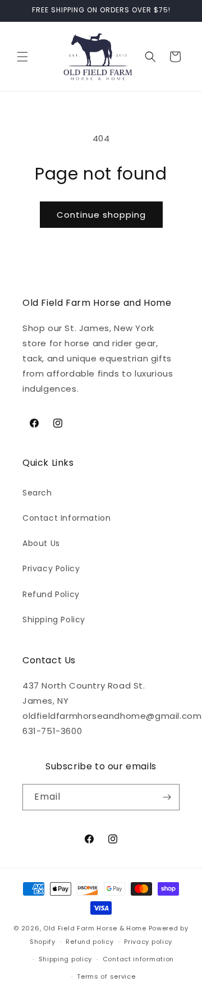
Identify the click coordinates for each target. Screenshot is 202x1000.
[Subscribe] (166, 797)
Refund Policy (51, 594)
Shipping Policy (53, 619)
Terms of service (106, 976)
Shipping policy (66, 959)
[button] (22, 56)
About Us (41, 543)
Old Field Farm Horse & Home (94, 928)
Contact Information (66, 518)
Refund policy (89, 941)
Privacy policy (148, 941)
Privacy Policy (51, 568)
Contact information (138, 959)
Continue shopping (101, 215)
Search (37, 492)
